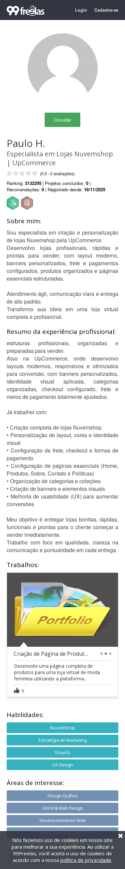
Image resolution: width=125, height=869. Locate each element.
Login (81, 10)
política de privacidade (85, 860)
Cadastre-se (106, 10)
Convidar (62, 120)
